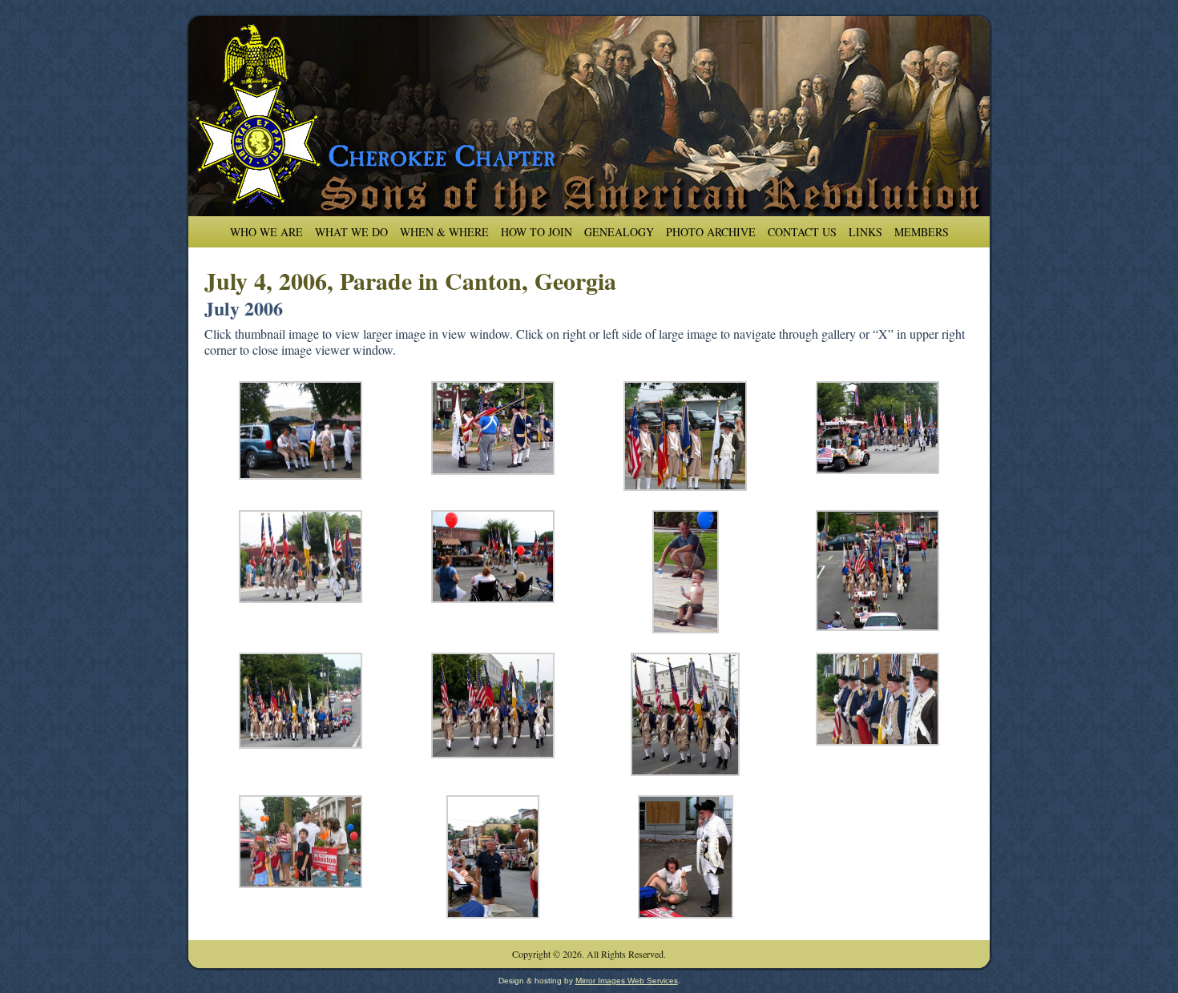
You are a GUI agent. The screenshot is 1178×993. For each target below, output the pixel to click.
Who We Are (266, 231)
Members (921, 231)
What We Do (351, 231)
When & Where (444, 231)
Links (865, 231)
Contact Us (802, 231)
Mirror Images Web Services (626, 980)
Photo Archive (711, 231)
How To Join (536, 231)
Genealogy (619, 231)
